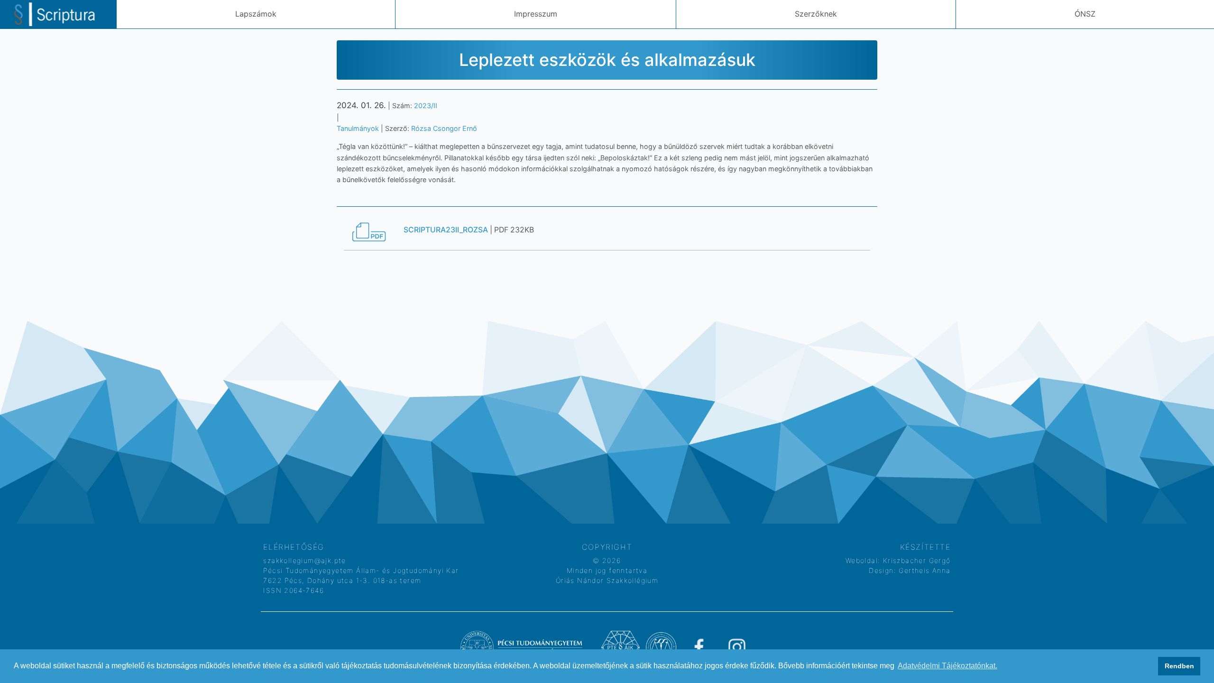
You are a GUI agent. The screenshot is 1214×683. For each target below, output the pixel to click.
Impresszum (535, 13)
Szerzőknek (816, 13)
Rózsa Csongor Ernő (444, 128)
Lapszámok (255, 13)
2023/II (425, 106)
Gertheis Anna (923, 570)
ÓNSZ (1085, 13)
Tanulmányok (358, 128)
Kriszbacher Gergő (915, 560)
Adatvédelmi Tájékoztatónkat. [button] (947, 666)
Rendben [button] (1179, 666)
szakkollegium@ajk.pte (304, 560)
